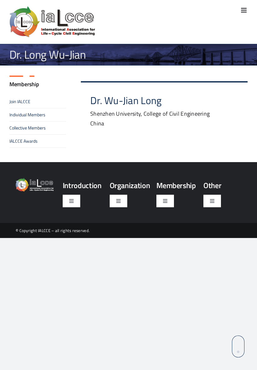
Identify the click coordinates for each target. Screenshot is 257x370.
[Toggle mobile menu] (244, 10)
